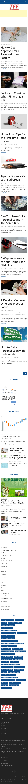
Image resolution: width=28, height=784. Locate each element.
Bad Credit (16, 357)
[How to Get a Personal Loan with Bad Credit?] (14, 334)
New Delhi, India (5, 760)
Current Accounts (5, 659)
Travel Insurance (5, 609)
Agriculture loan (5, 312)
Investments (3, 728)
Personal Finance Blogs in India (8, 674)
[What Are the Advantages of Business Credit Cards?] (4, 525)
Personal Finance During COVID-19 (9, 677)
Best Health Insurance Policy (8, 635)
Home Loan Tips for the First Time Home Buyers (13, 137)
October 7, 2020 (9, 61)
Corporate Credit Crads (7, 656)
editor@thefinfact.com (7, 765)
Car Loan (3, 89)
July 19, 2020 (17, 527)
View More (4, 69)
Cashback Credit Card (20, 651)
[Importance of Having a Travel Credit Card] (4, 532)
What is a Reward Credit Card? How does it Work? (17, 518)
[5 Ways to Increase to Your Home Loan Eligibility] (14, 245)
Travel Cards (4, 685)
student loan (4, 682)
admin (3, 61)
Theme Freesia (17, 779)
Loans (2, 44)
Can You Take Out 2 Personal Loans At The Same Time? (13, 219)
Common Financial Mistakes (8, 654)
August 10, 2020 (9, 144)
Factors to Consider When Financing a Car (13, 96)
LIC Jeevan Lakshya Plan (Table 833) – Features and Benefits (12, 745)
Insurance (3, 574)
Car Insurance (13, 646)
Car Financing (10, 185)
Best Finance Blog (21, 633)
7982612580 (5, 763)
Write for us (24, 776)
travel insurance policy (6, 688)
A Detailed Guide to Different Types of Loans (13, 303)
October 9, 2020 (9, 505)
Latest (2, 582)
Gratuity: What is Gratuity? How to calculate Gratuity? (16, 449)
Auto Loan (18, 103)
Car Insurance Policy (17, 648)
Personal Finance (10, 434)
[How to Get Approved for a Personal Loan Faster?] (14, 35)
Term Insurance (4, 604)
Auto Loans (4, 185)
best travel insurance (6, 643)
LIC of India (3, 585)
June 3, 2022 (8, 438)
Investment (3, 434)
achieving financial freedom (7, 620)
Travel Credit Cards (5, 606)
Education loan (6, 314)
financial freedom (14, 661)
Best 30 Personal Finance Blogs (8, 633)
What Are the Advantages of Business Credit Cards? (17, 524)
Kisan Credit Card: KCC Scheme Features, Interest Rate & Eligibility (12, 502)
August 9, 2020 (9, 183)
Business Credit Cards (18, 643)
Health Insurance (5, 569)
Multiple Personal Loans (20, 226)
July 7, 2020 (8, 357)
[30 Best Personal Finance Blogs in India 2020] (4, 465)
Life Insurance (4, 587)
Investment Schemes (6, 579)
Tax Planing (3, 730)
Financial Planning (15, 664)
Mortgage (11, 314)
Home (11, 776)
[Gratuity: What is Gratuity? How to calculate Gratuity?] (4, 450)
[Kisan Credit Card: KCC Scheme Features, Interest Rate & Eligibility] (14, 487)
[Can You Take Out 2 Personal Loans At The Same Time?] (14, 203)
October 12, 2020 (18, 452)
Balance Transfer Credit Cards (8, 550)
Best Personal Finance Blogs (8, 638)
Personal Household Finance (8, 680)
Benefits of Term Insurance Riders (9, 630)
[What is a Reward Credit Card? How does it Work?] (4, 518)
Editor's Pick (4, 566)
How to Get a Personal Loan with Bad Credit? (13, 350)
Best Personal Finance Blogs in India (9, 640)
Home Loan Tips (19, 144)
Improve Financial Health (7, 669)
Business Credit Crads (6, 555)
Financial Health (5, 664)
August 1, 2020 (17, 467)
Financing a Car (23, 103)
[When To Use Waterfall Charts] (14, 424)
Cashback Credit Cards (6, 561)
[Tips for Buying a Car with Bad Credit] (14, 163)
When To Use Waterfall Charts (11, 436)
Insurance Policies (19, 669)
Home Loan (3, 131)
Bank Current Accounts (7, 627)
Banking (3, 552)
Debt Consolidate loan (17, 659)
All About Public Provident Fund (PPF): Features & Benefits (12, 752)
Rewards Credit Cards (6, 598)
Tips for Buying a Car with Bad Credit (14, 177)
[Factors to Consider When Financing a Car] (14, 80)
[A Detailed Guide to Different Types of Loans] (14, 287)
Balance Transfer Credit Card (8, 625)
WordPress (22, 779)
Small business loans (18, 314)
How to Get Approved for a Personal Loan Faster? (10, 53)
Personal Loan (8, 44)
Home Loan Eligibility (19, 268)
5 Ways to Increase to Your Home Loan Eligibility (13, 262)
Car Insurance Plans (6, 648)
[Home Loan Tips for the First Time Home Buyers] (14, 121)
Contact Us (17, 776)
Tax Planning (4, 601)
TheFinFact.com (4, 779)
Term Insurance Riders (14, 682)
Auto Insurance (4, 547)
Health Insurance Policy (7, 667)
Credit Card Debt (18, 656)
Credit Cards (4, 498)
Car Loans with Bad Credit (18, 185)
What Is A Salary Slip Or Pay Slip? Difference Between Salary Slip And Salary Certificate (18, 457)
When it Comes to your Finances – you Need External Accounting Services (13, 741)
